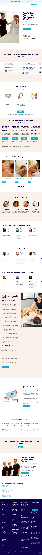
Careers (3, 514)
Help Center (3, 522)
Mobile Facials (14, 518)
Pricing (3, 523)
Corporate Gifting (14, 536)
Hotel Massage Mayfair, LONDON (6, 487)
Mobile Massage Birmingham (25, 518)
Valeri (26, 75)
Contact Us (3, 533)
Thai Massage (14, 511)
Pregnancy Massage (14, 508)
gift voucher (26, 390)
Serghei (8, 252)
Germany (3, 544)
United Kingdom (4, 538)
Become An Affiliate (5, 513)
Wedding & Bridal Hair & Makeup (25, 540)
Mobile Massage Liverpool (25, 520)
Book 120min (34, 138)
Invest (2, 515)
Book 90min (24, 138)
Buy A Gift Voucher (26, 406)
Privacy (3, 528)
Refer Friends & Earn (5, 511)
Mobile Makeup (14, 521)
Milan (21, 228)
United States (4, 539)
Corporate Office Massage (15, 515)
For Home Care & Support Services (25, 511)
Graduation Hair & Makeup (25, 538)
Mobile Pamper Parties (15, 526)
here (33, 114)
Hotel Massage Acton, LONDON (6, 496)
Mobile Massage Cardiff (24, 528)
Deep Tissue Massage (15, 505)
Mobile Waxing (14, 523)
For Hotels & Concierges (24, 504)
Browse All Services (20, 186)
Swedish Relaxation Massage (16, 504)
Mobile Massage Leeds (24, 527)
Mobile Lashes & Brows (15, 524)
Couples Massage (14, 509)
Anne (8, 72)
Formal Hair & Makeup (24, 536)
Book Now (20, 111)
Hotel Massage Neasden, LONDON (7, 485)
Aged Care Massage (14, 516)
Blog (2, 510)
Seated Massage (14, 514)
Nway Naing (9, 228)
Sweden (3, 546)
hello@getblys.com (34, 520)
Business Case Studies (24, 547)
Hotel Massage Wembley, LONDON (7, 494)
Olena (34, 252)
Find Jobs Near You (24, 532)
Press (2, 509)
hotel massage (7, 309)
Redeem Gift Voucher (15, 532)
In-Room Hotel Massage (15, 510)
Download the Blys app (5, 505)
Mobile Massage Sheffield (25, 521)
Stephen (34, 228)
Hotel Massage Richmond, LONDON (7, 492)
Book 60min (4, 138)
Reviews (3, 508)
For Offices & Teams (24, 505)
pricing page (24, 146)
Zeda (20, 252)
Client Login (3, 531)
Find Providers (23, 531)
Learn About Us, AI (4, 518)
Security (3, 526)
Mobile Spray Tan (14, 525)
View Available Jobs (26, 475)
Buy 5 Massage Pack (15, 533)
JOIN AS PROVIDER (5, 504)
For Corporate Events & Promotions (24, 509)
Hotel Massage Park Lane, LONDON (7, 489)
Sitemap (3, 516)
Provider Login (4, 532)
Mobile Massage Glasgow (25, 523)
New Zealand (3, 541)
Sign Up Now (25, 473)
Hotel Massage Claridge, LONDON (7, 490)
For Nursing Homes (24, 513)
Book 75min (14, 138)
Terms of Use (15, 552)
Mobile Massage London (24, 517)
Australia (3, 540)
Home (2, 8)
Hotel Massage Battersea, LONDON (7, 486)
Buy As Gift (27, 31)
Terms (3, 527)
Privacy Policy (36, 513)
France (3, 545)
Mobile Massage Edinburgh (25, 526)
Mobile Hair (13, 520)
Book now (27, 28)
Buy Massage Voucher (15, 531)
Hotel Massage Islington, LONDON (7, 495)
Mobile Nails (13, 519)
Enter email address (34, 505)
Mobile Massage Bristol (24, 522)
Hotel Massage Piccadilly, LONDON (7, 491)
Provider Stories (23, 546)
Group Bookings (14, 513)
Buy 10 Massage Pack (15, 534)
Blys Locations (6, 8)
